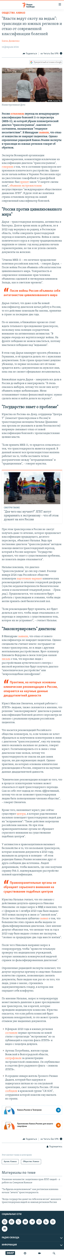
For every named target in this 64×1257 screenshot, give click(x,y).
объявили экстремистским (25, 186)
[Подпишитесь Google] (4, 1222)
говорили (7, 167)
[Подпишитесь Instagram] (39, 1222)
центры (21, 814)
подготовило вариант (29, 578)
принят (24, 182)
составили (11, 1033)
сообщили (11, 1091)
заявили (23, 636)
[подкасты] (25, 1253)
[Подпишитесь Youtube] (25, 1222)
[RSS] (46, 1222)
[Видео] (39, 1253)
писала (6, 659)
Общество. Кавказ (13, 13)
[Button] (30, 54)
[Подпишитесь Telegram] (32, 1222)
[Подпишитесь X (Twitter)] (18, 1222)
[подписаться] (4, 1229)
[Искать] (54, 1253)
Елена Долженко (10, 41)
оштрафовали (13, 1058)
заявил (43, 918)
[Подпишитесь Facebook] (11, 1222)
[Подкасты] (53, 1222)
